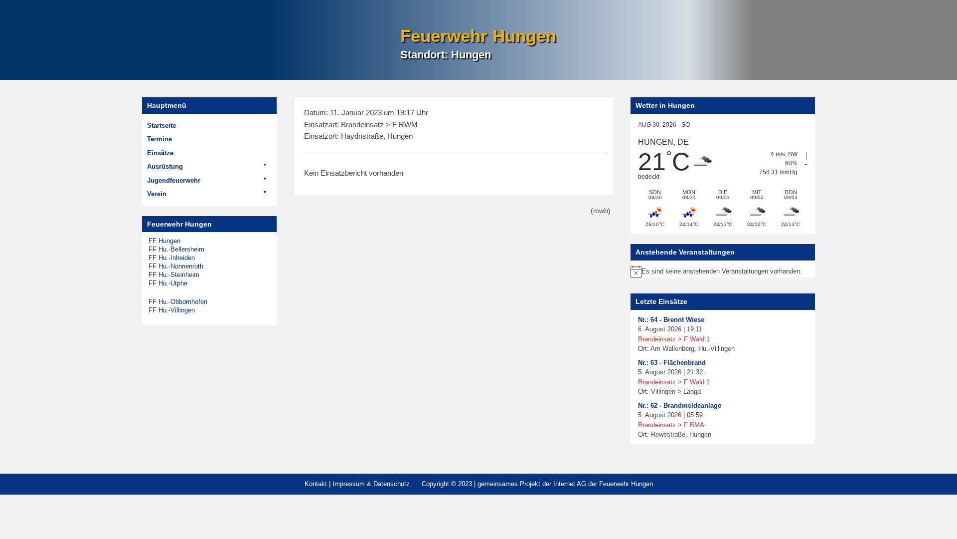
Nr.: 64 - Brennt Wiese (671, 319)
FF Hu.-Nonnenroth (176, 266)
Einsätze (160, 153)
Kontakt (316, 484)
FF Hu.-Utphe (168, 283)
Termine (159, 139)
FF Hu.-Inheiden (172, 258)
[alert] (723, 271)
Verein (156, 194)
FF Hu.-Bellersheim (176, 249)
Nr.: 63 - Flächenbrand (672, 362)
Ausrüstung (165, 166)
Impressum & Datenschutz (371, 484)
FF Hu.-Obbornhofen (178, 301)
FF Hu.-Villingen (172, 310)
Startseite (161, 125)
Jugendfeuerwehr (173, 180)
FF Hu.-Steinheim (174, 274)
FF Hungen (164, 241)
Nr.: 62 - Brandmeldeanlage (679, 405)
